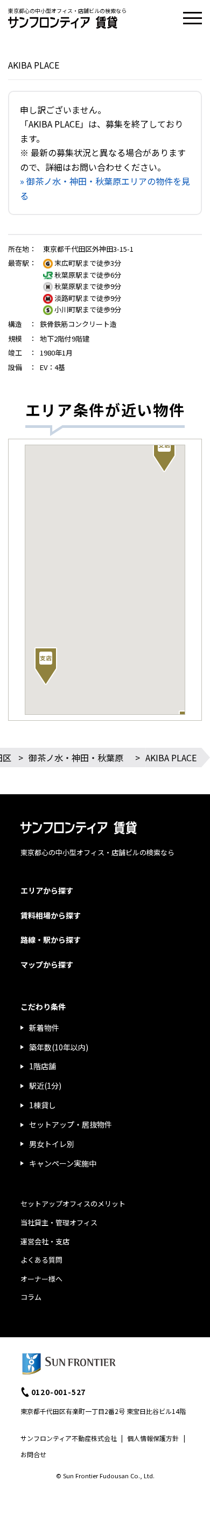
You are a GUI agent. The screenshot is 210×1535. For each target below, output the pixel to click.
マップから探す (46, 964)
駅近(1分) (45, 1085)
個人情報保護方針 (153, 1438)
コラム (30, 1297)
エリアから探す (46, 890)
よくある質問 (41, 1260)
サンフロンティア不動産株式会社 (68, 1438)
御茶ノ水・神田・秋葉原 (76, 757)
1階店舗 (42, 1066)
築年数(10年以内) (58, 1047)
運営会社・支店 (44, 1241)
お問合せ (33, 1454)
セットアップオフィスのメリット (72, 1203)
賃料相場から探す (50, 915)
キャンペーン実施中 (62, 1163)
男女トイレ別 (51, 1143)
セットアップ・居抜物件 (70, 1124)
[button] (45, 666)
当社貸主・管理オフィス (58, 1222)
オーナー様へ (41, 1278)
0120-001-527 (58, 1391)
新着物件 (44, 1027)
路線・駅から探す (50, 939)
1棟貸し (42, 1105)
